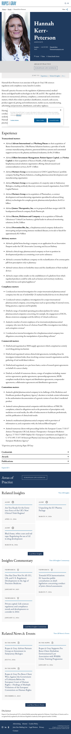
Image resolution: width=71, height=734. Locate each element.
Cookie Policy (33, 724)
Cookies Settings (15, 120)
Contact (15, 731)
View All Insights (63, 493)
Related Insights (55, 76)
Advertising (17, 724)
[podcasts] (8, 727)
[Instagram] (2, 727)
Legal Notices (33, 727)
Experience (44, 76)
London (36, 47)
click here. (18, 115)
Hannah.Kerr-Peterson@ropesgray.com (57, 48)
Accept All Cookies (54, 120)
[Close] (61, 110)
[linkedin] (5, 727)
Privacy (41, 727)
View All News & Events (61, 633)
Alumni (24, 724)
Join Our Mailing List (20, 727)
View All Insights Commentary (59, 560)
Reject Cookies (40, 120)
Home (4, 9)
